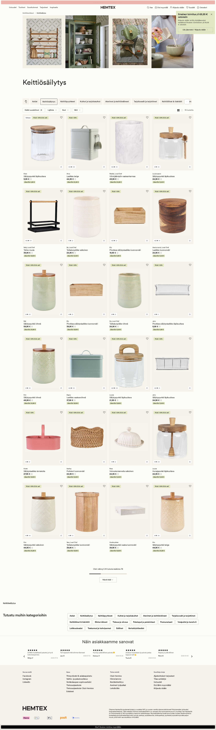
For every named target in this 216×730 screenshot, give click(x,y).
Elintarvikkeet (101, 622)
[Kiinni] (211, 14)
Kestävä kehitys (116, 682)
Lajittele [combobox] (51, 110)
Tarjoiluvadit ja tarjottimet (145, 101)
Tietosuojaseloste (74, 685)
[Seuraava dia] (186, 101)
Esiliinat (119, 628)
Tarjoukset (44, 7)
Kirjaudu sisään (160, 688)
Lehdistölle (114, 688)
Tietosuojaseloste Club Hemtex (80, 688)
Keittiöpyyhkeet (67, 101)
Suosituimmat (32, 7)
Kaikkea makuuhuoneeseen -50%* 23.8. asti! (108, 2)
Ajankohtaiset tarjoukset (164, 676)
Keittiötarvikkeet (28, 13)
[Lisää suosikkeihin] (61, 117)
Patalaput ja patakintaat (144, 622)
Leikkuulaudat (76, 628)
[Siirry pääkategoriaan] (26, 102)
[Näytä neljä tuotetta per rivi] (178, 110)
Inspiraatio (54, 7)
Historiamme (115, 679)
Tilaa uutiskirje (160, 679)
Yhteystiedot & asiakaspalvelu (79, 676)
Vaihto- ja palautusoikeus (77, 679)
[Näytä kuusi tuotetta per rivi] (182, 110)
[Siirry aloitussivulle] (108, 7)
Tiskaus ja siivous (120, 622)
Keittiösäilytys (48, 101)
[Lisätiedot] (30, 179)
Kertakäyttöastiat (136, 628)
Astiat (34, 101)
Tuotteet (21, 7)
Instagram (27, 679)
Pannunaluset (166, 622)
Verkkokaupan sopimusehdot (78, 682)
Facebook (27, 676)
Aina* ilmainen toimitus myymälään (108, 727)
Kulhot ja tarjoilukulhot (90, 101)
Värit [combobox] (76, 110)
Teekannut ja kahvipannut (99, 628)
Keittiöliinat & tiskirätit (172, 101)
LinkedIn (26, 682)
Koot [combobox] (64, 110)
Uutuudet (12, 7)
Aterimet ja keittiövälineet (117, 101)
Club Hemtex (116, 676)
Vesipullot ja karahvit (187, 622)
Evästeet (70, 691)
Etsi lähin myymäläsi (162, 685)
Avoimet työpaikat (118, 685)
